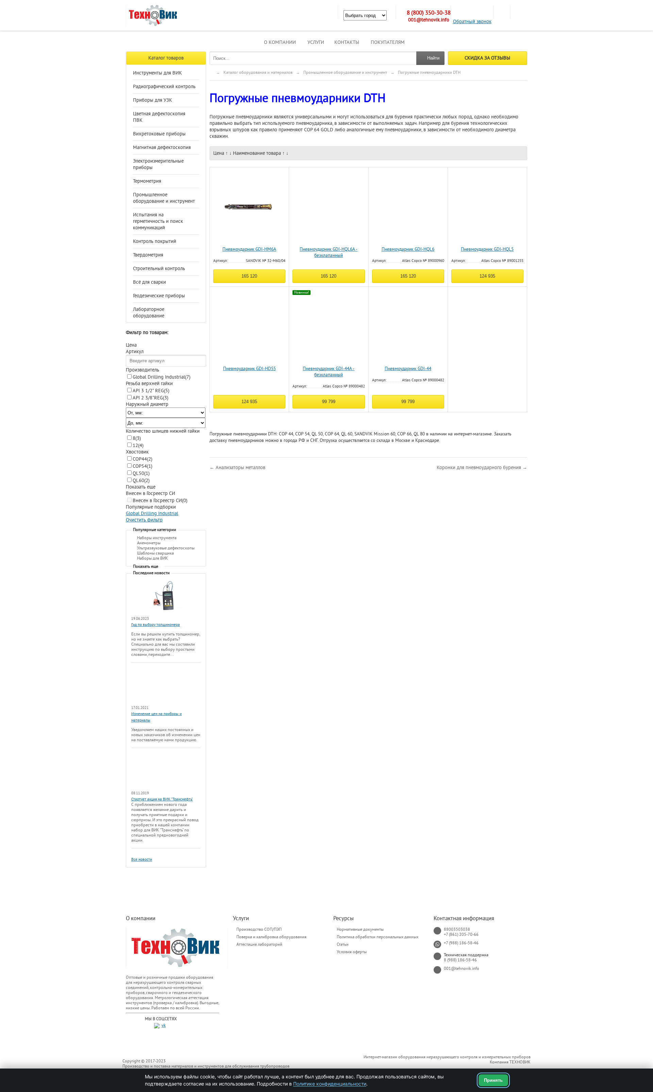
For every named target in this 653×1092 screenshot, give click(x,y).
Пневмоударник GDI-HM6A (249, 249)
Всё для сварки (149, 282)
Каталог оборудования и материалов (257, 72)
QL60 (141, 480)
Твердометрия (148, 255)
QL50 (141, 473)
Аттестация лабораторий (259, 944)
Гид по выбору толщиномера (155, 625)
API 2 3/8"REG (150, 398)
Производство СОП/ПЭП (259, 929)
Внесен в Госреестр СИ (160, 500)
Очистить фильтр (144, 520)
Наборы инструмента (157, 537)
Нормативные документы (360, 929)
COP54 (142, 466)
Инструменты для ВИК (157, 73)
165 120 (249, 276)
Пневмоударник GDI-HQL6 (408, 249)
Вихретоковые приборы (159, 134)
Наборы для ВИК (152, 558)
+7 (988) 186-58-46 (461, 943)
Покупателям (388, 42)
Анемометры (149, 543)
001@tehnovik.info (428, 20)
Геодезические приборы (159, 296)
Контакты (346, 42)
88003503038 (457, 929)
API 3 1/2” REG (151, 391)
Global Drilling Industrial (161, 377)
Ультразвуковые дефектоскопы (166, 548)
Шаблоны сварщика (155, 553)
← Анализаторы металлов (237, 467)
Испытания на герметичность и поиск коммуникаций (158, 221)
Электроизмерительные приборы (158, 164)
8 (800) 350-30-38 (429, 13)
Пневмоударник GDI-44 (408, 368)
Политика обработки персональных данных (377, 936)
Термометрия (147, 181)
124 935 (487, 276)
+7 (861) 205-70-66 (461, 934)
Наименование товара (257, 153)
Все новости (141, 859)
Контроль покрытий (154, 241)
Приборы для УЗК (152, 100)
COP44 (142, 459)
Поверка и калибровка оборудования (271, 936)
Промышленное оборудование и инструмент (164, 198)
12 (138, 445)
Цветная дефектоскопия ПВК (159, 117)
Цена (218, 153)
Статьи (343, 944)
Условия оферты (352, 951)
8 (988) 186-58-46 (460, 960)
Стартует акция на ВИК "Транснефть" (162, 799)
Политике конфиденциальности (329, 1084)
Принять (493, 1080)
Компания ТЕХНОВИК (510, 1062)
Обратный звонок (472, 21)
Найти (433, 58)
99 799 (329, 401)
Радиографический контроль (164, 86)
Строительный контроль (159, 268)
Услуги (315, 42)
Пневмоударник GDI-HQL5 (487, 249)
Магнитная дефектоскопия (162, 147)
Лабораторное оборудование (148, 313)
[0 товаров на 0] (501, 12)
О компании (280, 42)
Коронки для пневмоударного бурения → (482, 467)
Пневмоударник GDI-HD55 (249, 368)
